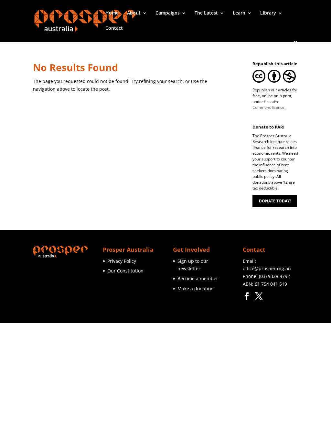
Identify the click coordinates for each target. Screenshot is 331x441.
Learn (239, 13)
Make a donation (195, 288)
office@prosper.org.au (267, 268)
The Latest (206, 13)
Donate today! (275, 201)
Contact (114, 28)
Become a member (197, 278)
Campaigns (167, 13)
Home (112, 13)
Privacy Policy (121, 261)
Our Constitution (125, 271)
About (134, 13)
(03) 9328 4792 (274, 276)
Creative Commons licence (268, 104)
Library (268, 13)
